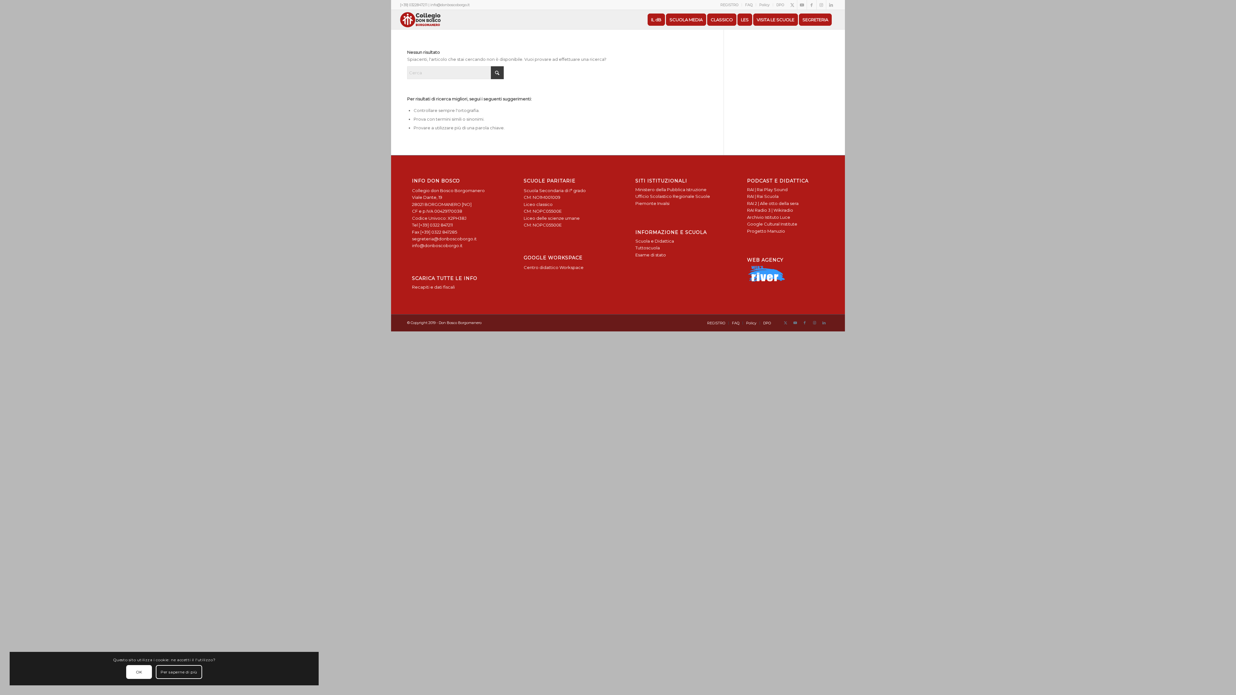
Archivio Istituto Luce (768, 217)
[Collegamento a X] (792, 5)
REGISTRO (729, 5)
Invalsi (663, 203)
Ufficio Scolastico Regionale (664, 196)
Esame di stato (650, 254)
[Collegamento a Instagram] (821, 5)
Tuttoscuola (647, 247)
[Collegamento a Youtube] (802, 5)
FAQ (749, 5)
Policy (764, 5)
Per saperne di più (179, 672)
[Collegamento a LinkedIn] (831, 5)
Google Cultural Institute (772, 224)
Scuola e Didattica (654, 241)
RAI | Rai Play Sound (767, 189)
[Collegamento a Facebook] (811, 5)
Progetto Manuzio (766, 231)
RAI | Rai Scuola (763, 196)
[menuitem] (729, 4)
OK (139, 672)
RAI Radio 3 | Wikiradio (770, 210)
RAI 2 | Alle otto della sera (773, 203)
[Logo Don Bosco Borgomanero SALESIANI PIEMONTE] (420, 19)
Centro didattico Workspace (554, 267)
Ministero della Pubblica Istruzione (671, 189)
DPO (780, 5)
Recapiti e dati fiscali (433, 287)
